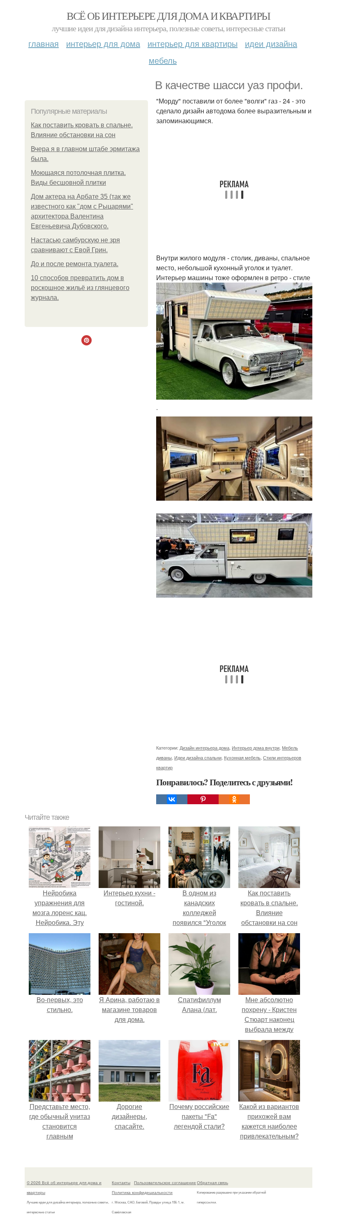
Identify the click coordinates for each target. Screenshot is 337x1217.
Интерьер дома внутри (255, 747)
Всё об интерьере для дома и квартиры (168, 16)
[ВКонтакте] (171, 799)
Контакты (121, 1182)
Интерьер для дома (103, 43)
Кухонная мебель (242, 757)
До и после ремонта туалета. (74, 263)
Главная (43, 43)
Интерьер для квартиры (193, 43)
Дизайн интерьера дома (204, 747)
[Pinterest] (203, 799)
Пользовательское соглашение (165, 1182)
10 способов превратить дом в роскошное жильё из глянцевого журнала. (80, 287)
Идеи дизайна (271, 43)
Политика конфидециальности (142, 1192)
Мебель (163, 60)
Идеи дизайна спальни (198, 757)
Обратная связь (212, 1182)
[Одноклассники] (234, 799)
